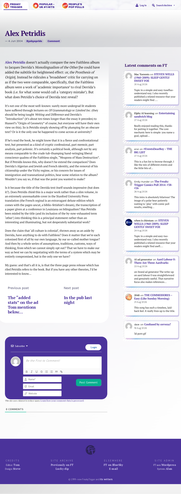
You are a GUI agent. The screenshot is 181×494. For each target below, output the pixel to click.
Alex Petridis (15, 62)
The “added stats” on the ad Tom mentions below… (23, 305)
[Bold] (26, 372)
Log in (143, 5)
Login (93, 347)
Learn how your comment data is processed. (62, 400)
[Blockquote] (56, 372)
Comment (54, 41)
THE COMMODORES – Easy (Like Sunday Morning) (153, 296)
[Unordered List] (51, 372)
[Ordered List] (46, 372)
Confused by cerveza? (157, 324)
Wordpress (168, 465)
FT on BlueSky (113, 465)
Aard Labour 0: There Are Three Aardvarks (155, 261)
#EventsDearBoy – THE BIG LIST (153, 150)
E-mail (113, 468)
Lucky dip (62, 468)
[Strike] (41, 372)
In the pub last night (78, 300)
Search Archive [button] (164, 5)
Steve (17, 468)
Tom (16, 465)
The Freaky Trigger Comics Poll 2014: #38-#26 (153, 185)
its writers (106, 479)
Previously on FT (62, 465)
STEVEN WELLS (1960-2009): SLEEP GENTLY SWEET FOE (154, 77)
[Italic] (31, 372)
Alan (169, 468)
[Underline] (36, 372)
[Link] (61, 372)
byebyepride (34, 41)
